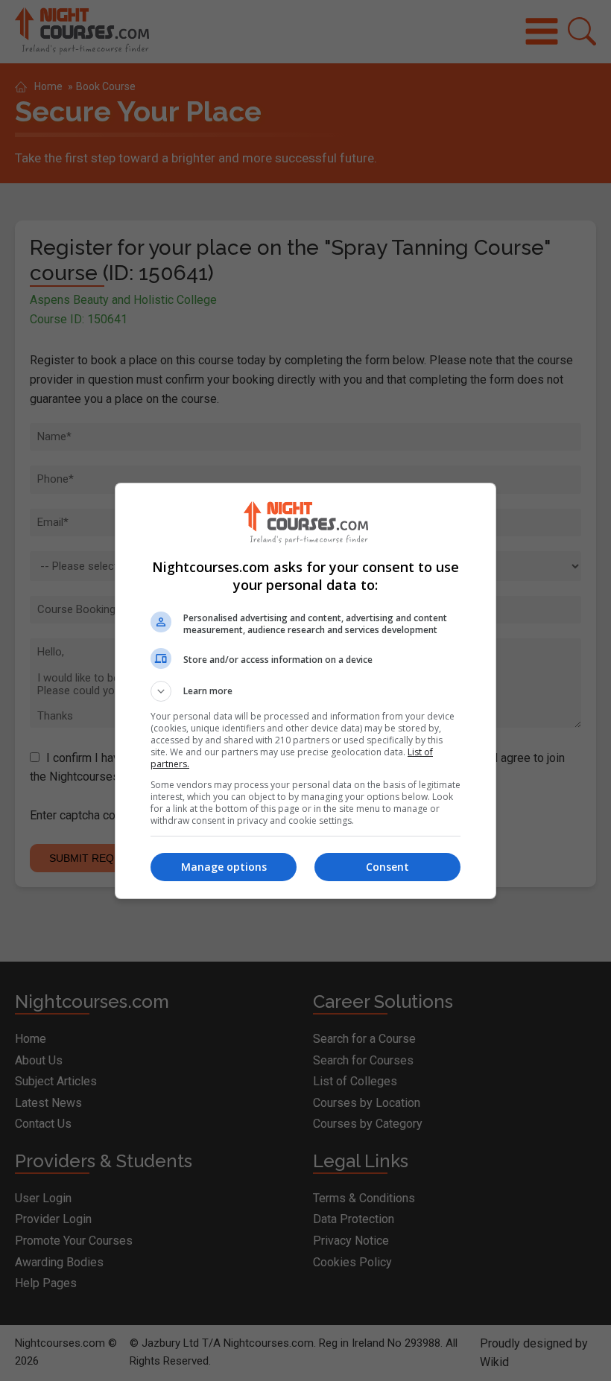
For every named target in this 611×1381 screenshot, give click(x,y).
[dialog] (305, 691)
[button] (305, 691)
